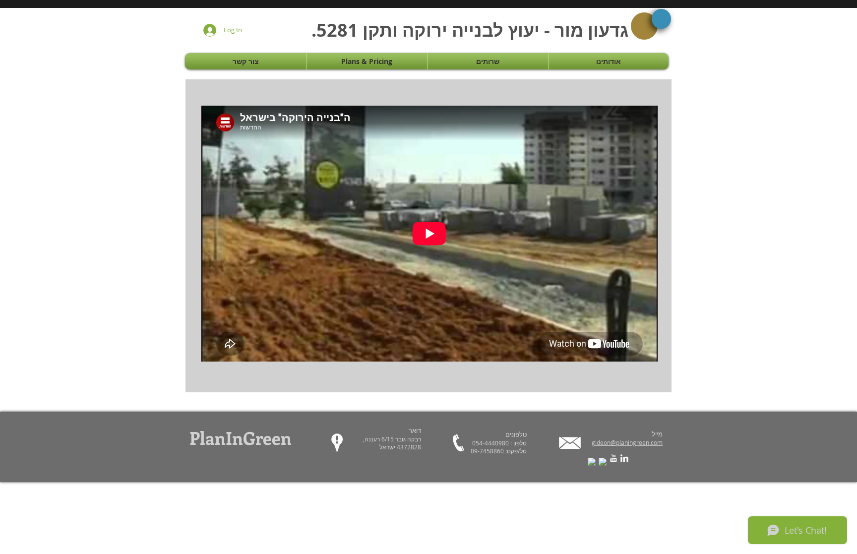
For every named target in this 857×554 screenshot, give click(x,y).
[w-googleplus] (603, 462)
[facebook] (592, 462)
